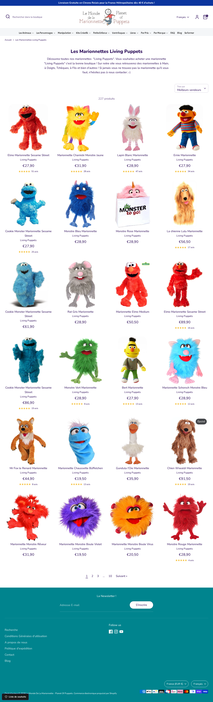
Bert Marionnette (132, 387)
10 (110, 576)
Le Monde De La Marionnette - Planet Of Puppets (49, 693)
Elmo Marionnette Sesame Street (28, 155)
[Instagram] (116, 631)
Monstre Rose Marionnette (132, 231)
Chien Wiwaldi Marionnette (184, 468)
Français (181, 17)
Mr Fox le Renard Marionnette (28, 468)
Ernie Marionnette (185, 155)
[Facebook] (111, 631)
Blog (8, 661)
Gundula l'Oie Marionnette (132, 468)
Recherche (11, 630)
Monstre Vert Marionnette (80, 387)
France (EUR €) (175, 684)
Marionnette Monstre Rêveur (28, 544)
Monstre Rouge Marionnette (184, 544)
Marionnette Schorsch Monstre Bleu (184, 387)
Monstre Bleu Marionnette (80, 231)
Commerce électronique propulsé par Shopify (95, 693)
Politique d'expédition (18, 648)
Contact (9, 655)
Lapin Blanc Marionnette (132, 155)
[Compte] (197, 17)
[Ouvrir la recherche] (8, 16)
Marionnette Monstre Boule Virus (132, 544)
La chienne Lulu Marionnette (185, 231)
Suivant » (121, 576)
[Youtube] (121, 631)
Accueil (8, 39)
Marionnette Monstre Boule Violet (80, 544)
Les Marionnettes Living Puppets (30, 39)
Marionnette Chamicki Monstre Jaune (80, 155)
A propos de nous (16, 642)
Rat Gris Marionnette (81, 312)
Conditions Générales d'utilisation (26, 636)
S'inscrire (141, 605)
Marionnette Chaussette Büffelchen (80, 468)
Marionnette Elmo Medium (132, 312)
